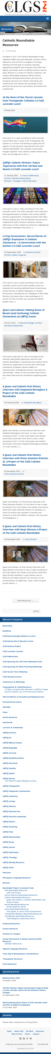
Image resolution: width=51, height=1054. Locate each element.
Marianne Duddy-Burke (21, 178)
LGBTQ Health (9, 773)
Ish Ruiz (7, 178)
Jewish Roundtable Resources (17, 904)
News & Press (17, 1034)
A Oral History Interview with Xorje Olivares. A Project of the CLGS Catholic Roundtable (25, 529)
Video (5, 328)
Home (9, 1031)
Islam (5, 712)
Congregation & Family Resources (17, 687)
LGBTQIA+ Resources (13, 944)
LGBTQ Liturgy (9, 801)
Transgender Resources (13, 959)
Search (36, 611)
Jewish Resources (10, 717)
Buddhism (7, 631)
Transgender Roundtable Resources (19, 916)
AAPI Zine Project (14, 893)
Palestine (7, 873)
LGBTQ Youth (8, 867)
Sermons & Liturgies (11, 934)
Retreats (6, 883)
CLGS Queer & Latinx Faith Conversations (24, 911)
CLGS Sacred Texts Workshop (15, 672)
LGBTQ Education (10, 763)
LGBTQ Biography (10, 748)
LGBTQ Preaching (10, 827)
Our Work (29, 1031)
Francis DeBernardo (31, 175)
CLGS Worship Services (12, 677)
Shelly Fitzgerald (19, 255)
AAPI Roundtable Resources (16, 890)
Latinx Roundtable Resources (17, 909)
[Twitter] (27, 1038)
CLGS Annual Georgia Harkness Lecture (19, 636)
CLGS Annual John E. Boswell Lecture (18, 641)
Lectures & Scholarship (13, 727)
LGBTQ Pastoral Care (11, 811)
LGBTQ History (9, 778)
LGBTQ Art (7, 738)
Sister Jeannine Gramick (14, 474)
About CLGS (18, 1031)
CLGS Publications (10, 656)
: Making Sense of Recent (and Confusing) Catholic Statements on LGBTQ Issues (24, 313)
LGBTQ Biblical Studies (12, 743)
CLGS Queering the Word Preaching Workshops (22, 667)
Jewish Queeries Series (16, 907)
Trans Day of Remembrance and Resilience (21, 954)
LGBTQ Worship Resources (13, 862)
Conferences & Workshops (14, 682)
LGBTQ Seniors (9, 847)
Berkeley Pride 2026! (11, 978)
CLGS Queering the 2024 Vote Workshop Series (22, 662)
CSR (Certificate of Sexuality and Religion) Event (23, 697)
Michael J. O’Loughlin (12, 181)
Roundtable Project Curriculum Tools (18, 888)
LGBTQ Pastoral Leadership (14, 816)
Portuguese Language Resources (17, 878)
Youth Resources (10, 964)
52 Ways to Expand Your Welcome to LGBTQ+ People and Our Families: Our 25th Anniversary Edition (26, 690)
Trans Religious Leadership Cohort (21, 918)
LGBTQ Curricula (9, 753)
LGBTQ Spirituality (10, 852)
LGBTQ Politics (9, 822)
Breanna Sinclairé (33, 252)
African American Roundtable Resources (21, 895)
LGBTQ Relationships (11, 837)
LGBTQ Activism (9, 733)
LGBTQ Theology (10, 857)
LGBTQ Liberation (10, 796)
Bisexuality (7, 626)
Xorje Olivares (31, 539)
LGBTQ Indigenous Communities (16, 791)
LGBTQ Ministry (9, 806)
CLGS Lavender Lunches (13, 651)
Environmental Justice (12, 702)
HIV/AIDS (6, 707)
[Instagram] (24, 1038)
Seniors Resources (10, 929)
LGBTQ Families (9, 768)
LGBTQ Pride (8, 832)
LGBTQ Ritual (8, 842)
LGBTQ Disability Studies (13, 758)
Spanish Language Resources (15, 949)
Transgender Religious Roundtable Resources (23, 914)
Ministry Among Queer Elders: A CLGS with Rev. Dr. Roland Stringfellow (25, 1003)
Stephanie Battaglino (32, 402)
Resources (40, 1031)
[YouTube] (31, 1038)
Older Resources (25, 600)
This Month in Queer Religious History (20, 781)
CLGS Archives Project (12, 646)
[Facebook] (20, 1038)
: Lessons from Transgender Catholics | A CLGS (23, 100)
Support (36, 1034)
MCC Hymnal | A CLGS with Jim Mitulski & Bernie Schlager (25, 990)
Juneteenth (7, 722)
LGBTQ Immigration (11, 786)
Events (27, 1034)
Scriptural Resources (11, 924)
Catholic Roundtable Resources (17, 897)
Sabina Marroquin (29, 181)
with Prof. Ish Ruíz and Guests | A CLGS (22, 166)
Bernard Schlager (27, 323)
